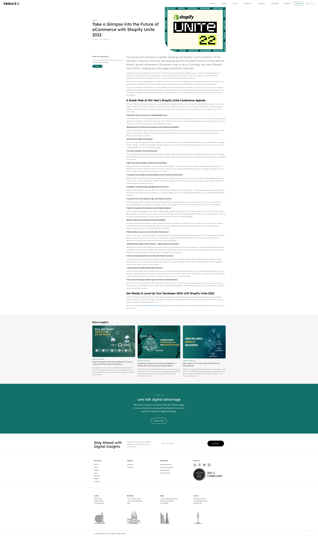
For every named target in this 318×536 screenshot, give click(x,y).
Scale (235, 3)
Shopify (94, 20)
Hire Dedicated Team (166, 464)
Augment (261, 3)
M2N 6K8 (200, 501)
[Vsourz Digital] (11, 3)
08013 (140, 501)
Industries (96, 470)
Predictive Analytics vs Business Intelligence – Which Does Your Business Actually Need (157, 364)
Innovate (247, 3)
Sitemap (96, 478)
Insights (287, 3)
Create (212, 3)
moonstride (130, 467)
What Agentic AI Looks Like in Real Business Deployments (201, 364)
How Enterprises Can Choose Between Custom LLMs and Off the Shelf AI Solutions (112, 363)
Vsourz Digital (111, 533)
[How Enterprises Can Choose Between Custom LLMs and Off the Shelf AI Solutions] (113, 341)
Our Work (275, 3)
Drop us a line (159, 421)
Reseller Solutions (165, 470)
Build (224, 3)
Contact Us (97, 481)
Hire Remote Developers (166, 467)
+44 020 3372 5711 (99, 503)
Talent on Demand (165, 473)
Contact (298, 3)
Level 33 (162, 498)
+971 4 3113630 (164, 503)
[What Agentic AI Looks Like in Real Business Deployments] (204, 341)
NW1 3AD (100, 501)
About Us (96, 464)
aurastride (130, 464)
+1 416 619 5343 (197, 503)
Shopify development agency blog (150, 306)
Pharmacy (96, 476)
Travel (95, 473)
